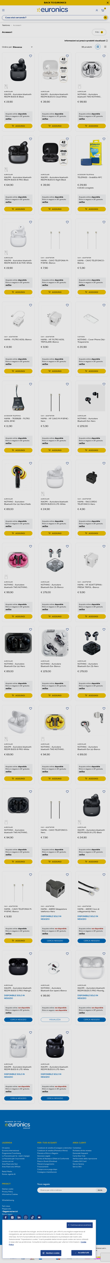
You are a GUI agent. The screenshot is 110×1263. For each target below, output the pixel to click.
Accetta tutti (83, 1253)
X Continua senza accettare (79, 1225)
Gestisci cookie (53, 1253)
